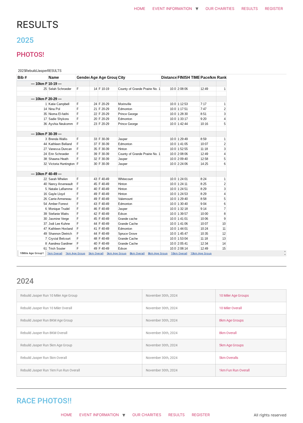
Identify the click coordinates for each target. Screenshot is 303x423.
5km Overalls (228, 358)
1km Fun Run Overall (234, 370)
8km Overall (227, 333)
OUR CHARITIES (219, 8)
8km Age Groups (231, 320)
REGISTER (274, 8)
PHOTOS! (30, 54)
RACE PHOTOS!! (44, 400)
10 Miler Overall (230, 308)
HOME (139, 8)
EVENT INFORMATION (172, 8)
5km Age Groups (231, 345)
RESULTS (249, 8)
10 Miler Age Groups (234, 296)
